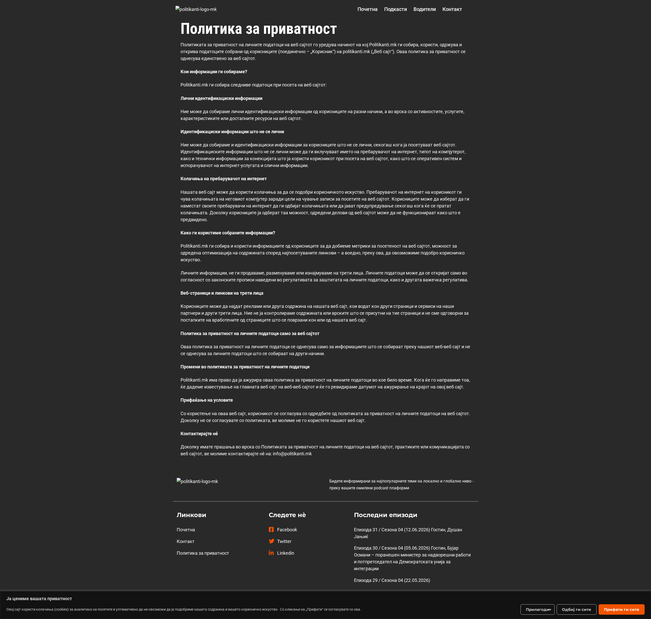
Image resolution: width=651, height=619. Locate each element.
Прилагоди (537, 609)
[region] (325, 605)
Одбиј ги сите (576, 609)
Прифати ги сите (621, 609)
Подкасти (395, 9)
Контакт (452, 9)
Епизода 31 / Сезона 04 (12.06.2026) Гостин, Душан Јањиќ (408, 533)
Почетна (368, 9)
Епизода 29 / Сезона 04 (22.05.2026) (392, 580)
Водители (424, 9)
